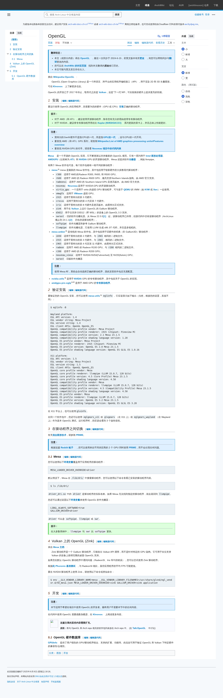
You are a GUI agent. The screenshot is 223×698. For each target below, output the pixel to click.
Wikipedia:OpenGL (63, 77)
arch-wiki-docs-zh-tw (108, 24)
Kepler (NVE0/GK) (109, 123)
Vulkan (102, 92)
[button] (8, 14)
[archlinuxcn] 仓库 (199, 5)
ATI (72, 159)
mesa (55, 170)
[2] (70, 220)
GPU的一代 (109, 137)
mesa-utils (94, 295)
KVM (147, 189)
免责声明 (45, 682)
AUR (181, 5)
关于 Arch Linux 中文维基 (28, 682)
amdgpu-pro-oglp (61, 283)
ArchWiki (159, 5)
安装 (121, 106)
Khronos (58, 86)
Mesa (51, 155)
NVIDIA (83, 159)
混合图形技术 (59, 435)
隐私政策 (11, 682)
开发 (66, 653)
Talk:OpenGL (139, 628)
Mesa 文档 (59, 547)
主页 (137, 5)
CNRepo (90, 23)
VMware (78, 193)
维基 (147, 5)
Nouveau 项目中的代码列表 (106, 148)
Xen (155, 189)
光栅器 (132, 159)
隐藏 (20, 33)
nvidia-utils (58, 278)
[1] (104, 216)
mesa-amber (58, 231)
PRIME (79, 435)
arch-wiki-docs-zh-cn (78, 24)
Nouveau (73, 185)
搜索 (117, 14)
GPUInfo (52, 642)
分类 (51, 653)
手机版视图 (56, 682)
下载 (216, 5)
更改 (142, 58)
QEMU (127, 189)
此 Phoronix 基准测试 (64, 566)
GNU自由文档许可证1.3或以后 (49, 676)
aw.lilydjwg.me (191, 24)
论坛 (171, 5)
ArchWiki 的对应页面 (75, 65)
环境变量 (68, 462)
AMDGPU (53, 159)
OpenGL (85, 58)
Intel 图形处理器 (154, 155)
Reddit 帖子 (67, 447)
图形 (58, 653)
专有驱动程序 (103, 283)
